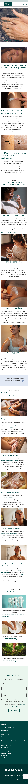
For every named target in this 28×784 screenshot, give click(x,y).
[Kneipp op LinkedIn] (19, 769)
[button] (26, 4)
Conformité (16, 780)
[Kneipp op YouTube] (12, 769)
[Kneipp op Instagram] (9, 769)
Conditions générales (10, 778)
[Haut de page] (25, 781)
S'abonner (14, 710)
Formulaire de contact (7, 737)
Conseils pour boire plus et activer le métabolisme (13, 615)
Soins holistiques (14, 1)
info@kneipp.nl (5, 747)
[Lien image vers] (14, 247)
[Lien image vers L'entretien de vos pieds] (14, 200)
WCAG (22, 780)
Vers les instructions (8, 661)
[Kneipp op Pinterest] (16, 769)
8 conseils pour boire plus (8, 232)
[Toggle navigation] (2, 4)
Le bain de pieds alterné (9, 639)
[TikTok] (22, 769)
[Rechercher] (23, 4)
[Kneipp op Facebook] (6, 769)
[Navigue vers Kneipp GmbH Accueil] (8, 4)
